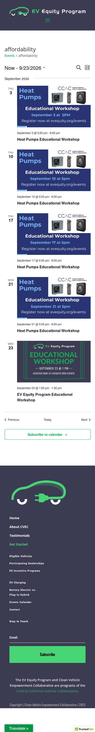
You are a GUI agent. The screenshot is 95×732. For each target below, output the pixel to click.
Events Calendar (20, 602)
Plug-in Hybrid (19, 594)
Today (47, 419)
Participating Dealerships (26, 563)
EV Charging (17, 582)
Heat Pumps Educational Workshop (48, 139)
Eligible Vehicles (20, 556)
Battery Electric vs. (22, 590)
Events (10, 55)
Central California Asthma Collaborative (47, 691)
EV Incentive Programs (24, 570)
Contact (14, 609)
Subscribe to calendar (45, 434)
